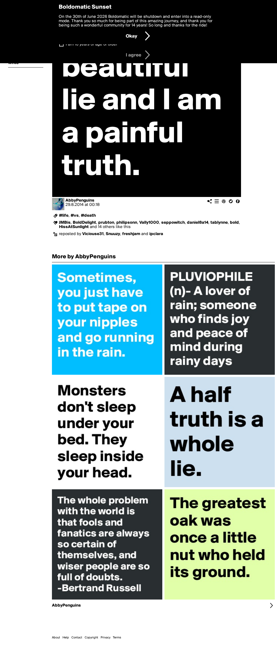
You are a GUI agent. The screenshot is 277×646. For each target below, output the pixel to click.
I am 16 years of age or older (91, 44)
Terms (117, 637)
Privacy (105, 637)
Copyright (91, 637)
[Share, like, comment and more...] (107, 375)
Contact (76, 637)
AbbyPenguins (79, 200)
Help (65, 637)
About (56, 637)
